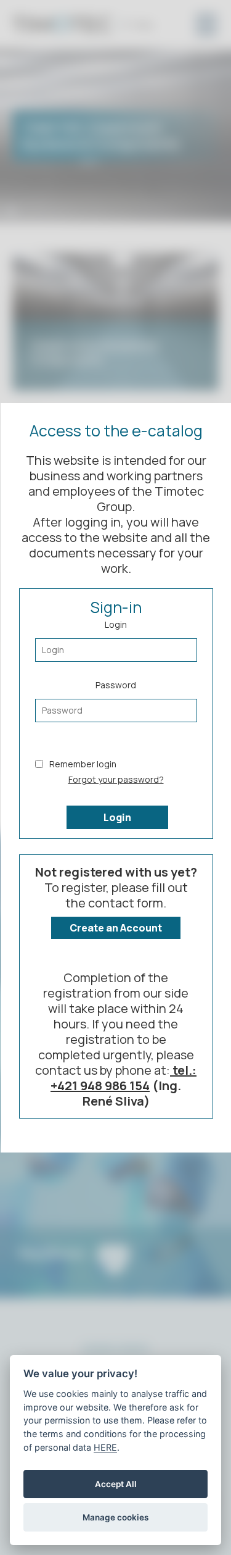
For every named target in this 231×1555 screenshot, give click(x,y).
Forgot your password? (115, 779)
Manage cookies (115, 1517)
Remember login (82, 763)
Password (115, 684)
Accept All (116, 1484)
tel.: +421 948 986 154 (124, 1078)
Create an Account (116, 928)
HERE (105, 1447)
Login (116, 624)
